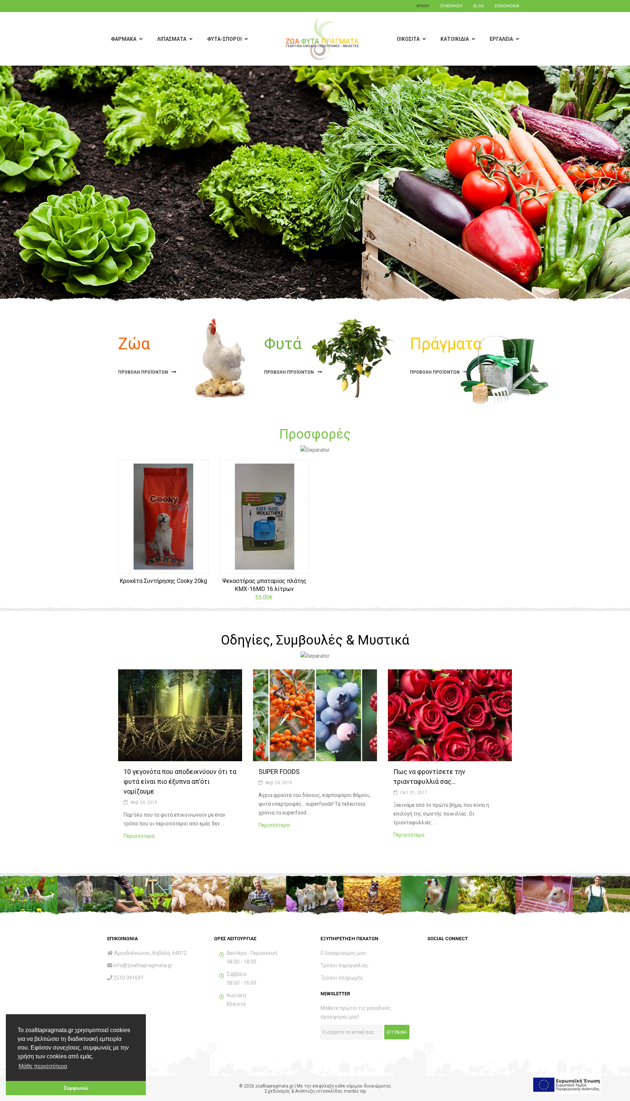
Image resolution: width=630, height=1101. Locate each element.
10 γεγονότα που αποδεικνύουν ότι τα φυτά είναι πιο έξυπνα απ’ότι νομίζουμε (180, 781)
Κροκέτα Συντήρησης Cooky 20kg (163, 580)
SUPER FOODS (279, 771)
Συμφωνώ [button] (76, 1088)
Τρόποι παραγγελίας (344, 965)
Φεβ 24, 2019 (144, 802)
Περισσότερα (143, 836)
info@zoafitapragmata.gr (142, 965)
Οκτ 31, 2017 (413, 792)
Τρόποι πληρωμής (341, 978)
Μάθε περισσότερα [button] (43, 1066)
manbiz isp (355, 1091)
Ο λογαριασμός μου (343, 953)
